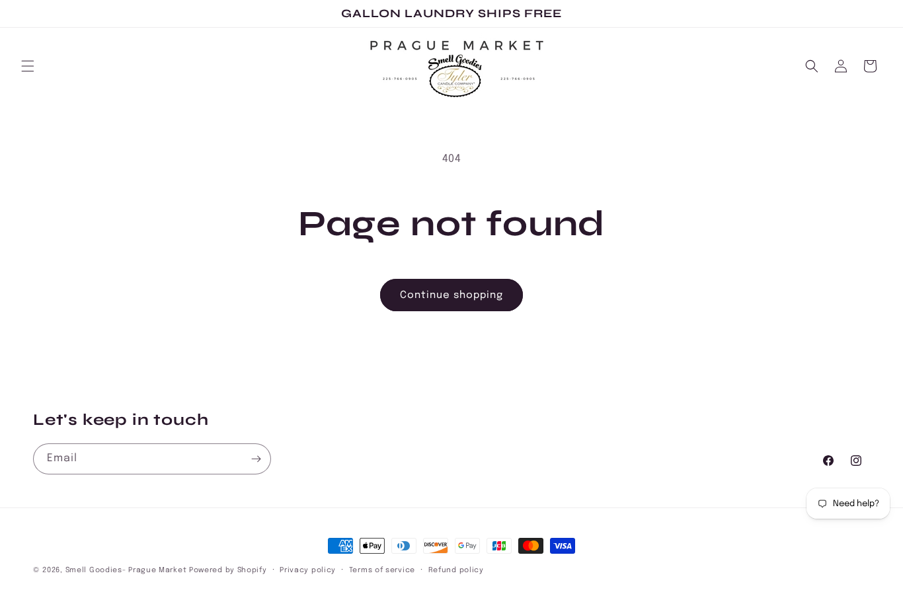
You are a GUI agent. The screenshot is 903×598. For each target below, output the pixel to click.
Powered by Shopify (228, 570)
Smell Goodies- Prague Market (126, 570)
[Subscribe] (255, 458)
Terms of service (382, 570)
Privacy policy (308, 570)
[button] (27, 66)
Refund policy (456, 570)
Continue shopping (451, 295)
